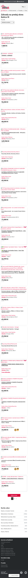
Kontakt (2, 560)
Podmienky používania (5, 542)
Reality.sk (4, 10)
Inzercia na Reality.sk (7, 540)
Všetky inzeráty (12, 10)
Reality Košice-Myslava (6, 137)
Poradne (3, 563)
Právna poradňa (4, 565)
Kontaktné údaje (5, 558)
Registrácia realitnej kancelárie (7, 548)
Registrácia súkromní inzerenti (7, 550)
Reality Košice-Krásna (6, 425)
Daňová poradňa (4, 566)
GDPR (2, 545)
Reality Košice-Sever (6, 98)
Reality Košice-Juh (5, 41)
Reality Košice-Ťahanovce (7, 349)
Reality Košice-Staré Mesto (7, 78)
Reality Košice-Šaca (6, 368)
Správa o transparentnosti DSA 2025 (8, 555)
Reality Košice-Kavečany (7, 157)
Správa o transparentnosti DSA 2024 (8, 553)
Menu (23, 6)
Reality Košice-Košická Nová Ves (9, 117)
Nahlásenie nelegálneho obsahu (7, 551)
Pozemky (20, 10)
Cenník (2, 546)
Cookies (2, 543)
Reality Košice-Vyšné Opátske (8, 58)
